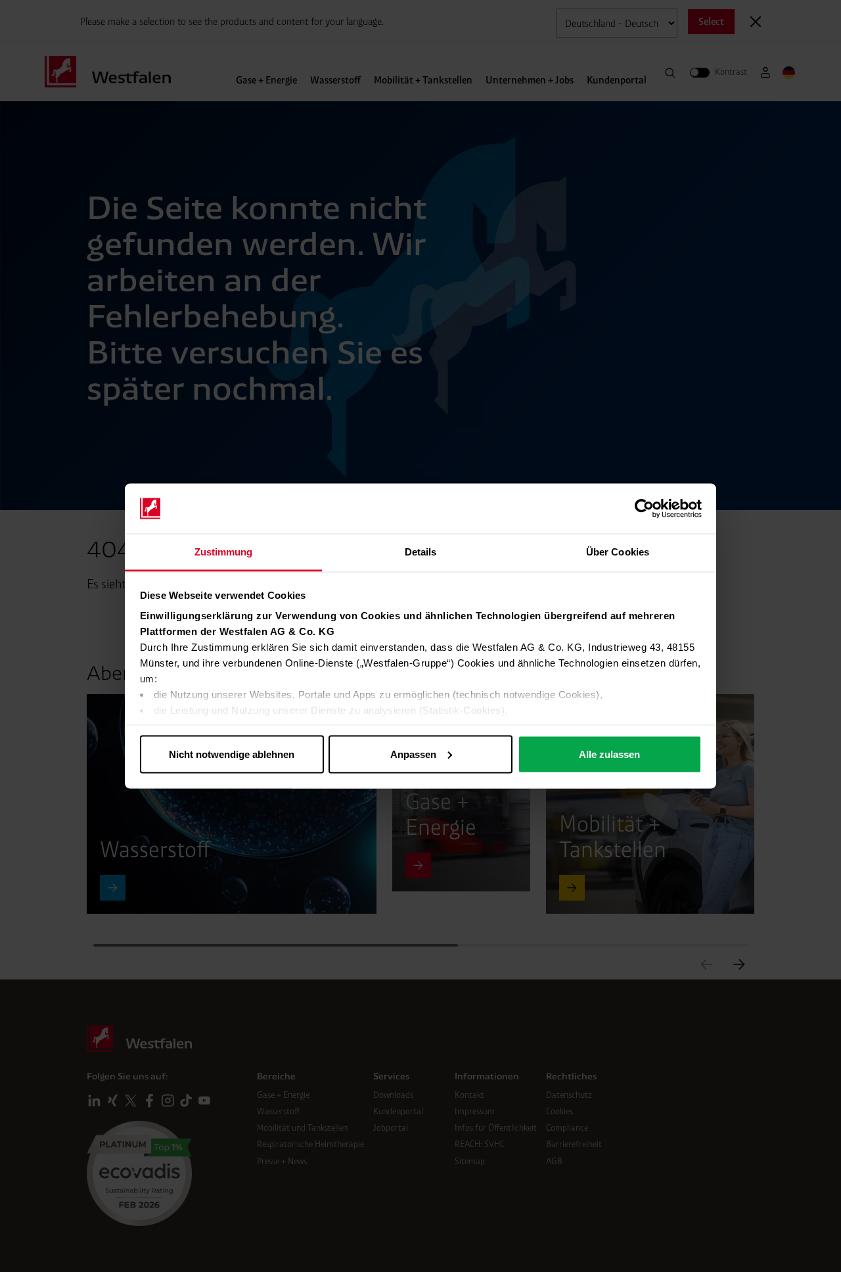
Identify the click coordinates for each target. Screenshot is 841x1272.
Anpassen (413, 753)
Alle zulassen (609, 753)
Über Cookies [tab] (617, 551)
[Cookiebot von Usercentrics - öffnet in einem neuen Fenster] (644, 509)
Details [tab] (421, 551)
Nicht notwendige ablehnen (231, 753)
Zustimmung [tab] (223, 551)
